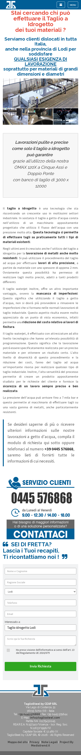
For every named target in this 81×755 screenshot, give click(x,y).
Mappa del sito (18, 742)
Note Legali (49, 742)
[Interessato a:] (13, 624)
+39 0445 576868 (29, 714)
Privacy (34, 742)
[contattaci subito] (40, 508)
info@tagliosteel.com (45, 717)
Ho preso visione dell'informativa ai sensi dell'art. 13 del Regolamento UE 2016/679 (45, 651)
